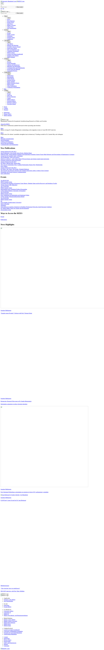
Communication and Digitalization (16, 68)
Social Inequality (11, 63)
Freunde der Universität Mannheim (13, 632)
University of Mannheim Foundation (13, 631)
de (3, 8)
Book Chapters (11, 81)
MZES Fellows (11, 99)
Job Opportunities (11, 28)
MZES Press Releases (9, 622)
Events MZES (7, 607)
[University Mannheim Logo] (9, 1)
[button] (52, 139)
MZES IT (6, 614)
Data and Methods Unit (13, 49)
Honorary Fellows (11, 102)
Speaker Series (11, 37)
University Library (8, 611)
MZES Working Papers (13, 83)
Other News (10, 26)
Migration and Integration (13, 66)
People (6, 90)
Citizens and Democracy (13, 65)
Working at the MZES (13, 55)
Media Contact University (10, 621)
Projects (6, 58)
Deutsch (6, 109)
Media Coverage (11, 25)
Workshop (9, 36)
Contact (6, 108)
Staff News (10, 24)
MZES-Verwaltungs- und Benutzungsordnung (16, 615)
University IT (7, 612)
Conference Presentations (13, 87)
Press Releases (11, 21)
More (2, 128)
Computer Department (13, 51)
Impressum (7, 112)
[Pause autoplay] (1, 118)
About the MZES (5, 124)
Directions (6, 605)
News (6, 16)
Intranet (6, 644)
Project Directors (11, 96)
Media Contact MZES (9, 619)
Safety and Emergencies (10, 643)
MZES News (7, 624)
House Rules (7, 641)
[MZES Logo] (20, 1)
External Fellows (11, 101)
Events (6, 29)
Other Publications (12, 86)
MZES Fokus (10, 84)
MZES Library (11, 52)
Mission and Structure (12, 45)
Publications (7, 72)
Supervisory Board (12, 48)
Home (5, 107)
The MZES (7, 40)
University (6, 645)
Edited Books (10, 78)
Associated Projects (12, 70)
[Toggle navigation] (1, 10)
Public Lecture (11, 34)
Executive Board (11, 104)
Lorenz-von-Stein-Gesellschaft (15, 54)
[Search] (2, 3)
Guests (9, 98)
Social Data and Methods (13, 69)
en (1, 8)
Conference (10, 39)
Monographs (10, 77)
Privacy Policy (7, 114)
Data (5, 89)
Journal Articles (11, 80)
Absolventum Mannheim (10, 634)
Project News (10, 22)
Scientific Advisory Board (13, 47)
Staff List (9, 95)
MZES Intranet (11, 57)
